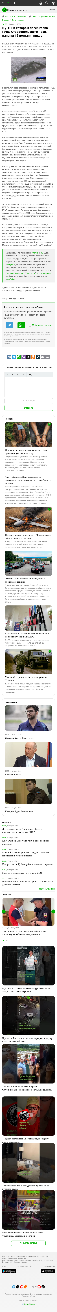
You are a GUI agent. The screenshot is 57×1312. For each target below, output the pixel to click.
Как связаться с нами (24, 1267)
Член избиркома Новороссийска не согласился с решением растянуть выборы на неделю (28, 480)
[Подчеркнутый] (18, 374)
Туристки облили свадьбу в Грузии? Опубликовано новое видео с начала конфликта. (27, 1088)
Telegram (11, 264)
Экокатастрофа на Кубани (43, 16)
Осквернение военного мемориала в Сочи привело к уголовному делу (26, 451)
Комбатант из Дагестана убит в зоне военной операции (25, 842)
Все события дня (47, 889)
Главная (5, 20)
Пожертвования (49, 1267)
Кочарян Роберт (13, 774)
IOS (41, 253)
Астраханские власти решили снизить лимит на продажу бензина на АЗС (28, 635)
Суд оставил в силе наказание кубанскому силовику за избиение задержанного (24, 932)
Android (35, 253)
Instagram (19, 273)
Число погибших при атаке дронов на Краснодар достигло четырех (27, 883)
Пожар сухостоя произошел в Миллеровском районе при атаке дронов (28, 536)
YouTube (10, 279)
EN (8, 3)
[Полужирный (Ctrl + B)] (7, 374)
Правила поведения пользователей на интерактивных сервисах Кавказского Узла (28, 1295)
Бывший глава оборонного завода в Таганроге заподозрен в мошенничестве (25, 854)
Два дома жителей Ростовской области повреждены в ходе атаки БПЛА (22, 830)
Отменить (28, 408)
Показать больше (28, 1243)
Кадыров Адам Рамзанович (19, 811)
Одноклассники (44, 273)
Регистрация (29, 401)
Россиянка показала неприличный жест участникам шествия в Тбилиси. (22, 1234)
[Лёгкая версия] (14, 3)
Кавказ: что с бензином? (16, 16)
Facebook (10, 273)
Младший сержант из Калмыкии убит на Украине (26, 678)
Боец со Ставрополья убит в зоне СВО (22, 872)
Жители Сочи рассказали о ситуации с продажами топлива (25, 580)
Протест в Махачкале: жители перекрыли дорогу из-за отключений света (27, 1040)
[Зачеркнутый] (23, 374)
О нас (4, 1267)
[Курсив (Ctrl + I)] (12, 374)
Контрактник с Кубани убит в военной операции (27, 864)
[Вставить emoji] (30, 374)
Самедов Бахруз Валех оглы (19, 737)
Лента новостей (18, 20)
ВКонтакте (30, 273)
